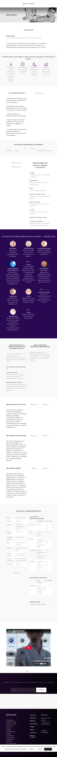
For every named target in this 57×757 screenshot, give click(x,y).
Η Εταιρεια (32, 715)
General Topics (33, 723)
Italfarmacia (33, 718)
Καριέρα (32, 729)
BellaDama (32, 720)
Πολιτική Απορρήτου (33, 736)
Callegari (32, 726)
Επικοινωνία (33, 732)
